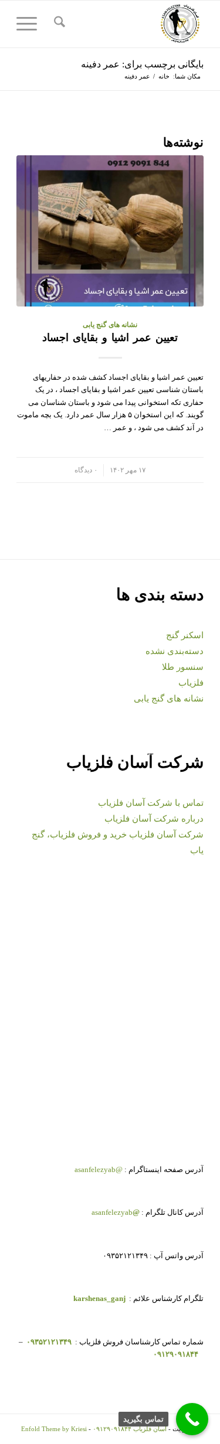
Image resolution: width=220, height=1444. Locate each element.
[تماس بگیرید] (192, 1419)
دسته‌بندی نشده (174, 651)
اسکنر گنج (185, 635)
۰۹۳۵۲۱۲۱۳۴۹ (48, 1341)
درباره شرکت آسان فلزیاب (154, 818)
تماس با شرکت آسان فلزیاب (151, 803)
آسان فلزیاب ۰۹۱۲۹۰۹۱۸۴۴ (130, 1428)
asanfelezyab (116, 1212)
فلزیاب (191, 682)
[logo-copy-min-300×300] (129, 24)
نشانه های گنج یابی (110, 325)
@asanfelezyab (99, 1169)
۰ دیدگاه (86, 470)
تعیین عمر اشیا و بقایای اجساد (110, 337)
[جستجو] (58, 24)
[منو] (30, 24)
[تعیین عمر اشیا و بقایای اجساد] (110, 230)
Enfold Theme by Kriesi (54, 1428)
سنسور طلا (183, 667)
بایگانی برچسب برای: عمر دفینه (142, 64)
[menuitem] (58, 24)
